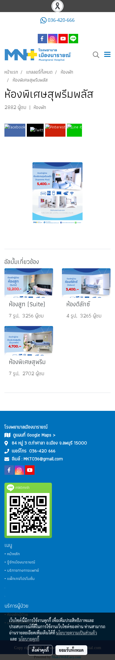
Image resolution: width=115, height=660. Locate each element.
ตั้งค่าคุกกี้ (40, 650)
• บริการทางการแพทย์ (21, 570)
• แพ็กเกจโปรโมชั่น (19, 578)
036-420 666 (42, 450)
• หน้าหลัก (12, 553)
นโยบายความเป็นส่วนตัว (76, 632)
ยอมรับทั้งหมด (71, 650)
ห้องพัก (40, 107)
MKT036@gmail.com (43, 458)
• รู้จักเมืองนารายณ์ (19, 562)
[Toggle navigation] (107, 54)
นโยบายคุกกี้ (29, 638)
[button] (94, 55)
